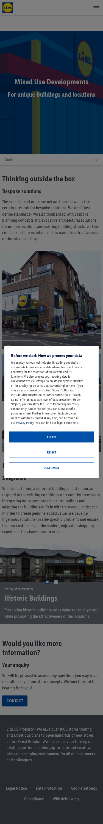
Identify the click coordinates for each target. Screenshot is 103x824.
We (13, 362)
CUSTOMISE (51, 468)
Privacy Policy (25, 422)
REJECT (51, 452)
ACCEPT (52, 437)
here (75, 422)
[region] (51, 412)
